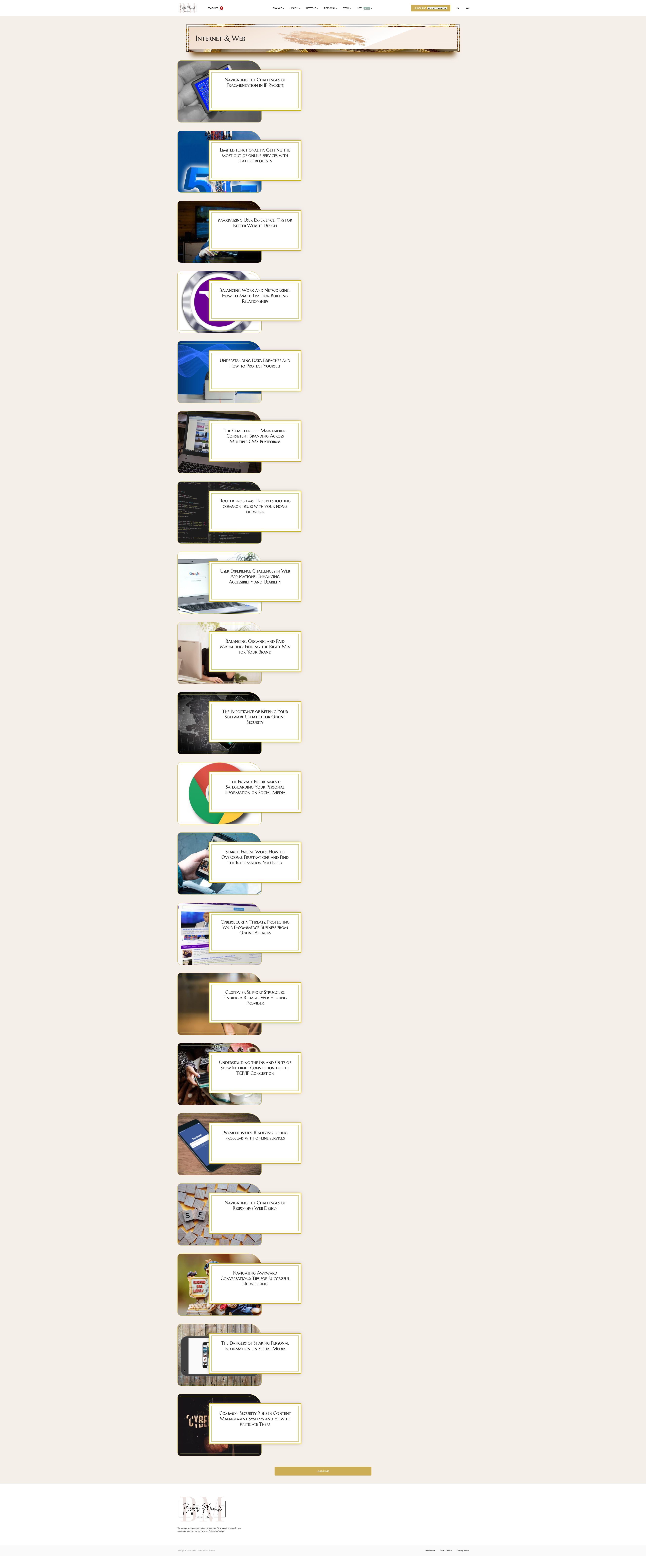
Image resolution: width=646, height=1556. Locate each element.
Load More (323, 1471)
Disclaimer (430, 1550)
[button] (458, 8)
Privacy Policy (463, 1550)
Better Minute (208, 1550)
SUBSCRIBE (430, 8)
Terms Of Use (446, 1550)
